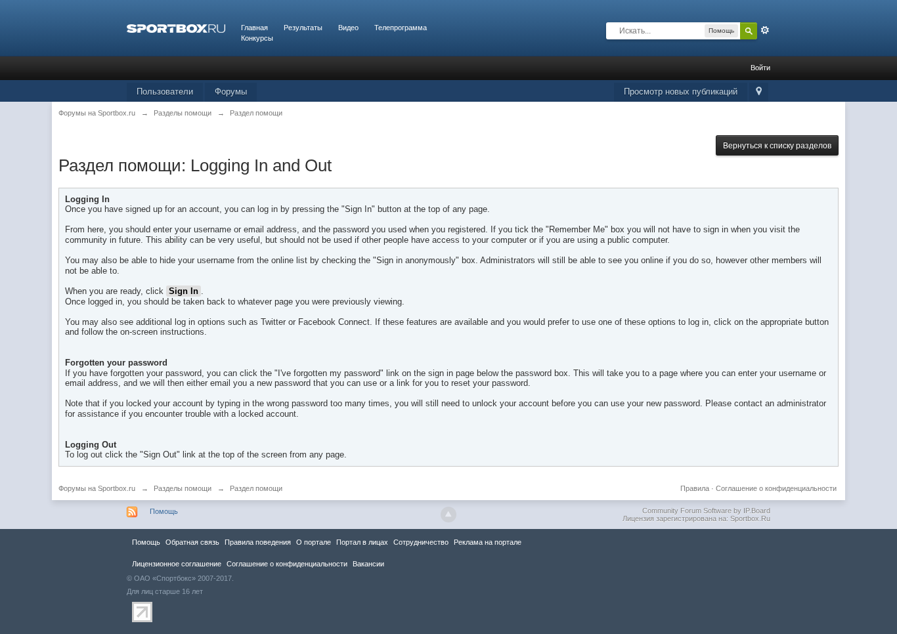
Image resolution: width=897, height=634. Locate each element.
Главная (254, 28)
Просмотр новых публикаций (680, 91)
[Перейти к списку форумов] (176, 28)
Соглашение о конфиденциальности (776, 488)
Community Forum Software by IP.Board (706, 511)
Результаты (303, 28)
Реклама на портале (487, 542)
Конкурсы (257, 38)
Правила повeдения (258, 542)
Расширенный (765, 30)
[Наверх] (448, 514)
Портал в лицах (362, 542)
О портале (313, 542)
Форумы (231, 91)
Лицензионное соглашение (176, 564)
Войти (760, 68)
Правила (694, 488)
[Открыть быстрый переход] (758, 92)
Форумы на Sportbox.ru (96, 488)
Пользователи (165, 91)
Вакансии (368, 564)
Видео (348, 28)
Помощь (164, 511)
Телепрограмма (400, 28)
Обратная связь (192, 542)
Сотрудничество (420, 542)
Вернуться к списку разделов (777, 145)
